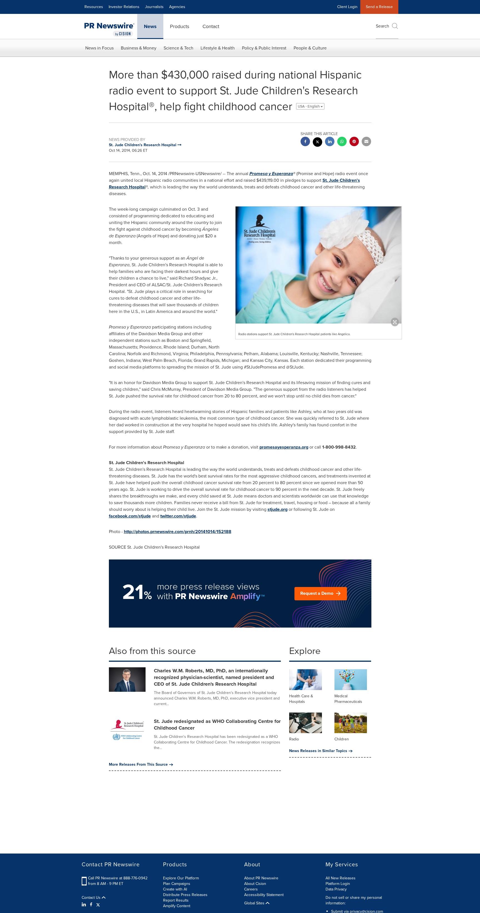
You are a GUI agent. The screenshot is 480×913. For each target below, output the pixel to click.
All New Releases (341, 878)
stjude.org (278, 509)
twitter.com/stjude (178, 516)
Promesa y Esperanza (271, 173)
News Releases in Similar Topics (318, 751)
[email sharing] (366, 142)
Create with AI (175, 889)
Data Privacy (336, 889)
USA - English (309, 106)
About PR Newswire (261, 878)
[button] (319, 265)
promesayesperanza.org (283, 447)
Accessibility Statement (264, 895)
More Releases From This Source (138, 764)
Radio (294, 739)
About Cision (255, 884)
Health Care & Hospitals (301, 699)
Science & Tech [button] (178, 48)
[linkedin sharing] (329, 142)
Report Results (176, 900)
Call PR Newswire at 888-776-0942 (118, 878)
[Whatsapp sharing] (342, 142)
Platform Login (338, 884)
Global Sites (255, 903)
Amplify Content (176, 906)
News (150, 26)
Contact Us (92, 897)
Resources (93, 7)
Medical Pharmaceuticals (348, 699)
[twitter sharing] (317, 142)
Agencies (177, 7)
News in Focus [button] (99, 48)
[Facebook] (91, 904)
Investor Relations (124, 7)
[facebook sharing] (305, 142)
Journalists (154, 7)
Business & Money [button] (138, 48)
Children (341, 739)
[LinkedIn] (85, 904)
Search (382, 26)
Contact (210, 26)
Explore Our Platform (181, 878)
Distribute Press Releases (185, 895)
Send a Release (379, 7)
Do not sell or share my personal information (354, 900)
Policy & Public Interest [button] (264, 48)
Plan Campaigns (176, 884)
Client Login (347, 7)
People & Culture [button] (310, 48)
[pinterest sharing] (354, 142)
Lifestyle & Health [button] (218, 48)
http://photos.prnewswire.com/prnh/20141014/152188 (177, 531)
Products (179, 26)
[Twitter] (98, 904)
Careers (251, 889)
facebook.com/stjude (130, 516)
